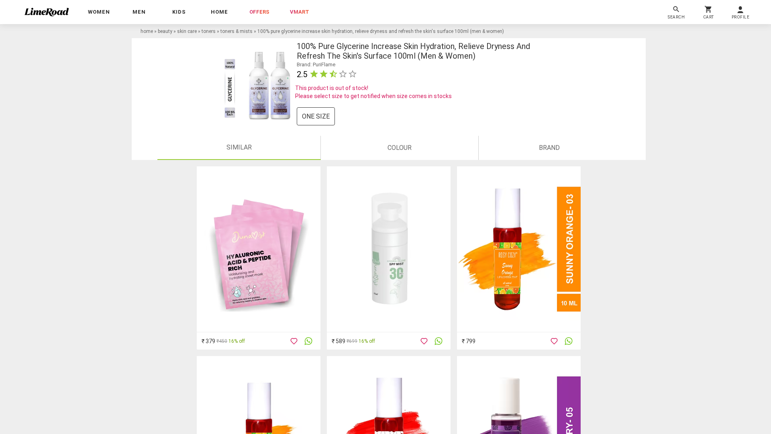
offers (259, 12)
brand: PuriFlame (316, 64)
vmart (299, 12)
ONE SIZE (316, 116)
